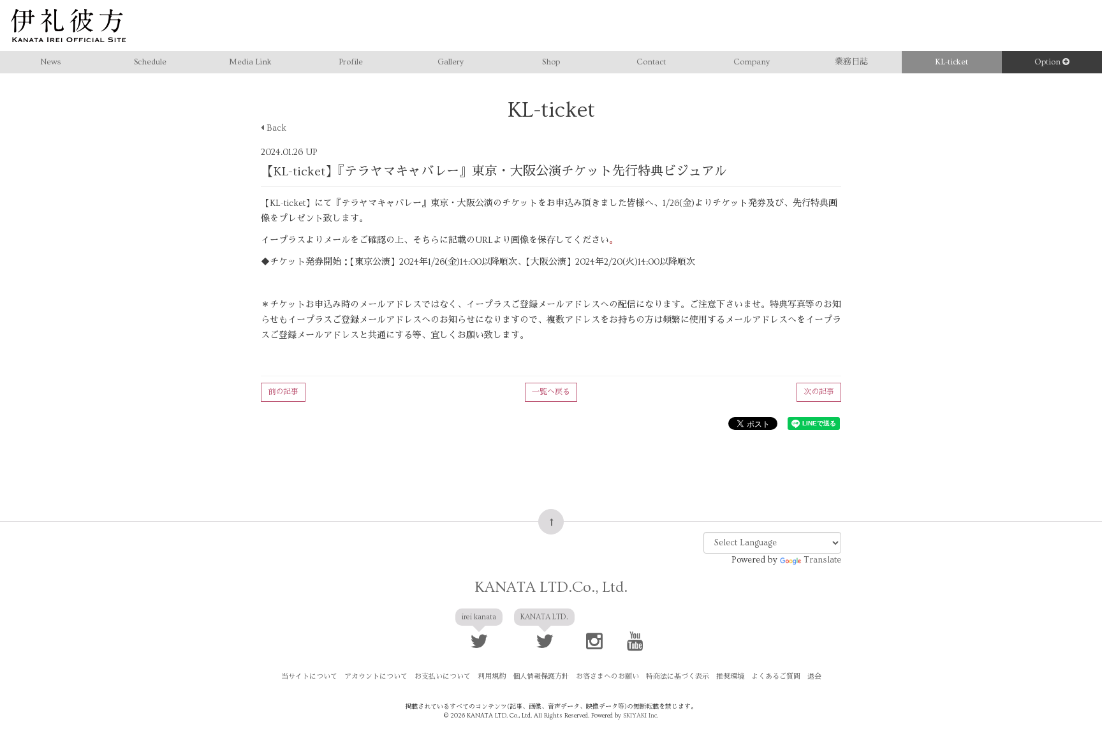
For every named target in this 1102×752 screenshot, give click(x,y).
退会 (814, 676)
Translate (822, 560)
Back (275, 128)
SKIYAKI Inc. (640, 715)
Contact (651, 61)
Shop (551, 61)
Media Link (250, 61)
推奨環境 (730, 676)
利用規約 (492, 676)
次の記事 (819, 392)
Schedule (150, 61)
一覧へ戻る (551, 392)
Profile (351, 61)
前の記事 (283, 392)
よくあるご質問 (775, 676)
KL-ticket (951, 61)
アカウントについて (376, 676)
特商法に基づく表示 (677, 676)
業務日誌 (851, 61)
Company (751, 61)
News (50, 61)
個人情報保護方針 (541, 676)
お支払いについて (443, 676)
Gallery (450, 61)
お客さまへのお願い (607, 676)
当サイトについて (309, 676)
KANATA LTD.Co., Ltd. (551, 587)
